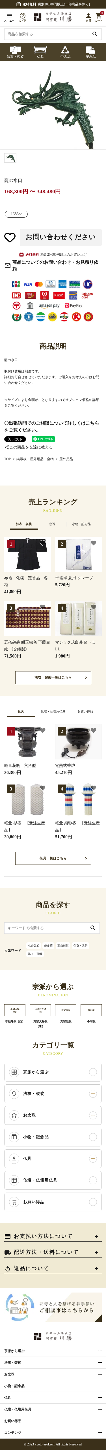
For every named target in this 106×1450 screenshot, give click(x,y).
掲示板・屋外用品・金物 (35, 459)
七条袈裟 (33, 945)
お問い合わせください (61, 237)
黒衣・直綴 (35, 953)
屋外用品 (66, 459)
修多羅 (48, 945)
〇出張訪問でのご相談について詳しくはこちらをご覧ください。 (51, 426)
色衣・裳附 (80, 945)
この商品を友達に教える (28, 447)
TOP (7, 459)
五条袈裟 (63, 945)
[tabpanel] (53, 110)
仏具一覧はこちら (53, 858)
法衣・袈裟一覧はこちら (53, 677)
